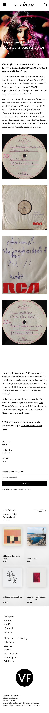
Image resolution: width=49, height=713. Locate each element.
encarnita (37, 387)
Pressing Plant (11, 653)
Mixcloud (8, 628)
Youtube (8, 620)
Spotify (7, 624)
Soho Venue (9, 642)
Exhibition (9, 661)
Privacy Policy (8, 705)
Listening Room (11, 657)
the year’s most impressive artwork (24, 126)
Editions (8, 645)
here (27, 413)
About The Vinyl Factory (15, 638)
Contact (37, 705)
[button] (7, 4)
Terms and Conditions (23, 705)
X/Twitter (8, 632)
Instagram (9, 616)
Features (8, 649)
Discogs (25, 90)
